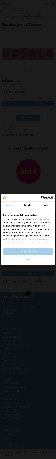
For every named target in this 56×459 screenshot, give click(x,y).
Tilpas (26, 259)
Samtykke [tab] (10, 205)
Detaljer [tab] (28, 205)
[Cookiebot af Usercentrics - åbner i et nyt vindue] (41, 197)
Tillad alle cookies (28, 251)
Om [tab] (46, 205)
